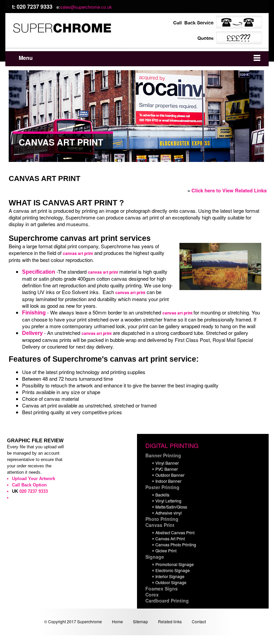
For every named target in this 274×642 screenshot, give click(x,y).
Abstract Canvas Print (174, 532)
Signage (154, 556)
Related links (170, 621)
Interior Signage (169, 576)
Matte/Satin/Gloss (171, 507)
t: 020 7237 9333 (32, 6)
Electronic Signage (172, 570)
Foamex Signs (161, 588)
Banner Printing (163, 455)
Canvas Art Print (170, 538)
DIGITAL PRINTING (171, 445)
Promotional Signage (174, 564)
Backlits (162, 494)
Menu (26, 58)
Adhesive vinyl (168, 513)
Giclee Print (165, 550)
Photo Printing (161, 519)
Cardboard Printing (167, 600)
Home (117, 621)
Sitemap (140, 621)
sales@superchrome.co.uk (86, 7)
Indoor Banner (168, 481)
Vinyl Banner (167, 463)
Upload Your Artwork (33, 478)
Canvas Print (159, 525)
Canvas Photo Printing (175, 544)
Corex (152, 594)
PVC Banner (166, 469)
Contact (199, 621)
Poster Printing (162, 487)
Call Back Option (29, 484)
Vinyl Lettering (168, 500)
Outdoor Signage (170, 582)
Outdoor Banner (169, 475)
